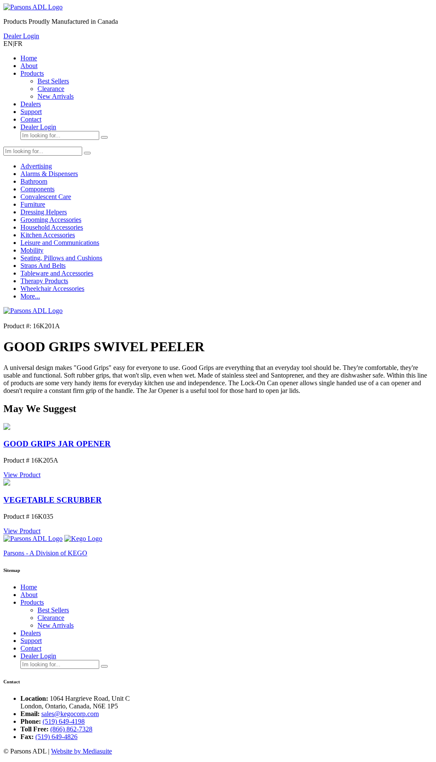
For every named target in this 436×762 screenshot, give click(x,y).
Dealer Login (21, 36)
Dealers (30, 104)
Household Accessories (51, 227)
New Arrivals (55, 96)
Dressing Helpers (43, 212)
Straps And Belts (43, 265)
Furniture (32, 204)
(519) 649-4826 (56, 736)
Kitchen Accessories (47, 235)
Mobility (31, 250)
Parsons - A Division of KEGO (45, 553)
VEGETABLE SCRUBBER (52, 499)
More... (30, 296)
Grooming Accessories (50, 219)
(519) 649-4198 (64, 721)
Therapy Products (44, 280)
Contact (30, 119)
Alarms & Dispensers (49, 173)
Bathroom (33, 181)
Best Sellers (53, 81)
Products (32, 73)
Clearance (50, 88)
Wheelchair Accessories (52, 288)
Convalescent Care (45, 196)
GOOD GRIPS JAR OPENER (57, 443)
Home (28, 58)
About (28, 65)
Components (37, 189)
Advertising (36, 166)
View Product (21, 474)
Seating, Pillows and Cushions (61, 258)
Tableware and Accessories (56, 273)
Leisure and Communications (59, 242)
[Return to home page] (33, 7)
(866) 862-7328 (71, 729)
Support (31, 111)
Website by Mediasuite (81, 751)
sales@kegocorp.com (70, 713)
